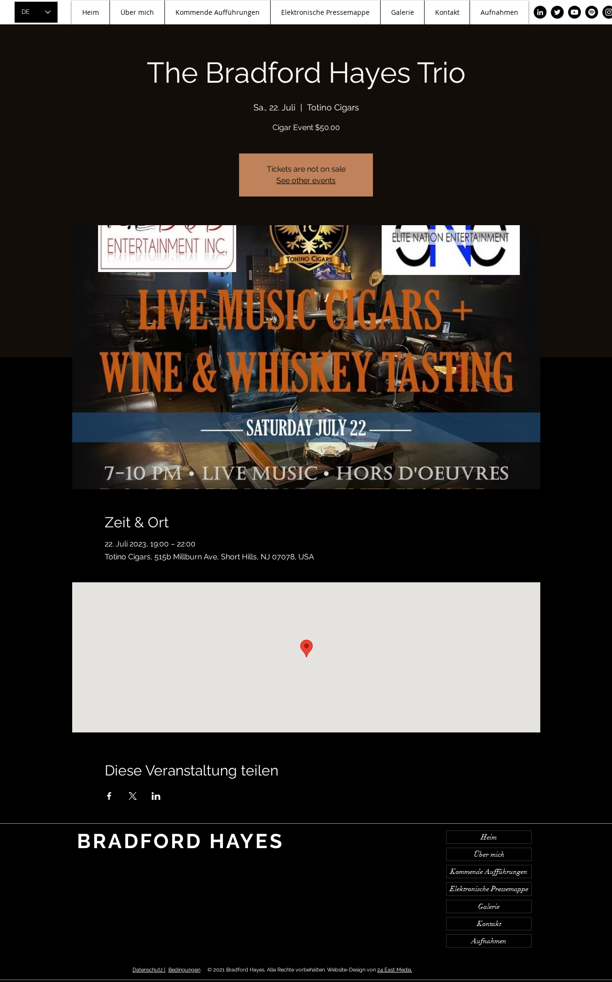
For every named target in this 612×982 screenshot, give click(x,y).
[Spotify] (591, 12)
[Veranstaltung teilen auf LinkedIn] (156, 796)
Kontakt (489, 923)
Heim (489, 837)
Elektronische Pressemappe (489, 888)
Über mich (489, 854)
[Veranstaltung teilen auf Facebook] (109, 796)
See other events (306, 180)
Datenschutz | (148, 970)
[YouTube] (574, 12)
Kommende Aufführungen (488, 871)
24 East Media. (394, 970)
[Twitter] (557, 12)
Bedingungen (184, 970)
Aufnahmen (488, 941)
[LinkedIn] (540, 12)
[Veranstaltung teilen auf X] (132, 796)
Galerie (489, 906)
